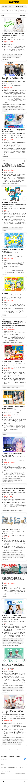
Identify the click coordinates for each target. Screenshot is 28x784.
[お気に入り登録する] (24, 29)
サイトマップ (13, 771)
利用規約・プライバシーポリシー (7, 773)
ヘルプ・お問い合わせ (5, 771)
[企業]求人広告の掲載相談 (20, 773)
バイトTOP (3, 767)
